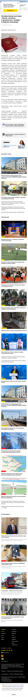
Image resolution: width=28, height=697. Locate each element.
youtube (4, 650)
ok (7, 650)
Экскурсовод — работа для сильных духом (11, 589)
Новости (3, 629)
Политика (14, 629)
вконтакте (2, 650)
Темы (2, 637)
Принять (14, 694)
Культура (13, 637)
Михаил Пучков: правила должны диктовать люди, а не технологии (13, 535)
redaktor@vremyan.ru (8, 680)
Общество (14, 633)
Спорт (13, 635)
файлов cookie (16, 686)
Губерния (14, 639)
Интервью (3, 633)
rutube (9, 650)
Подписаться (10, 10)
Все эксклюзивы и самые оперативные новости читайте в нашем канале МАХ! (14, 125)
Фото (2, 635)
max (11, 650)
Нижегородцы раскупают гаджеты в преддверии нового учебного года (13, 563)
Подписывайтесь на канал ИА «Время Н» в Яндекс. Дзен (15, 135)
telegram (6, 650)
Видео (2, 639)
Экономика (14, 631)
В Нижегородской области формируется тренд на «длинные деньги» (12, 616)
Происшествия (15, 641)
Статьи (2, 631)
